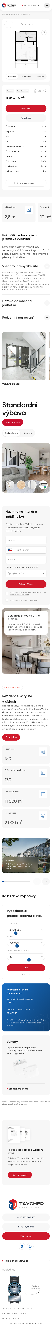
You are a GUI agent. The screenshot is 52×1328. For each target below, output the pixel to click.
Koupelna (28, 433)
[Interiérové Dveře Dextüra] (32, 484)
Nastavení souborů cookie (14, 1313)
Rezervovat (26, 108)
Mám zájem (26, 1236)
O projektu (11, 737)
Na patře (40, 77)
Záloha (10, 936)
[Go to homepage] (9, 5)
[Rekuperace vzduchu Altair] (43, 484)
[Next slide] (46, 881)
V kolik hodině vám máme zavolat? (22, 567)
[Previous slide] (37, 881)
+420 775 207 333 (26, 1217)
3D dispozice (26, 77)
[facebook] (22, 1246)
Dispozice (12, 77)
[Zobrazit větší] (43, 32)
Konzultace (26, 118)
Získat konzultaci (18, 1088)
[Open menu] (47, 5)
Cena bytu (12, 924)
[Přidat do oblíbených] (44, 91)
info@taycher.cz (26, 1226)
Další (26, 967)
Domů (5, 14)
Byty (13, 14)
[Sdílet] (39, 91)
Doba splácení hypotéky (18, 950)
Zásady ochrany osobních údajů (17, 1308)
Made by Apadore (10, 1318)
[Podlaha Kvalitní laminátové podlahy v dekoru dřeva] (21, 484)
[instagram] (30, 1246)
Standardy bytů (13, 422)
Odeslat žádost (26, 584)
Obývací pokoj (11, 433)
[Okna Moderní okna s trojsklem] (10, 484)
